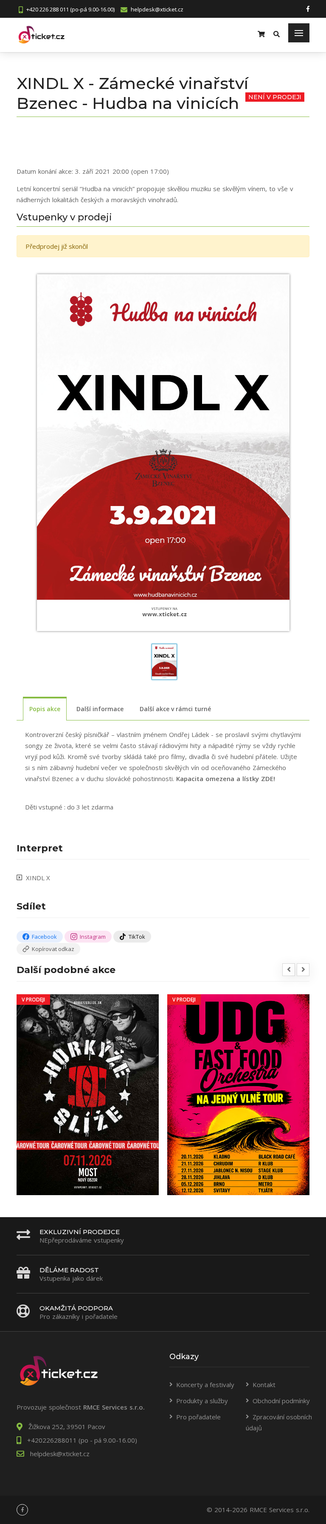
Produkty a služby (202, 1400)
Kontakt (264, 1384)
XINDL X (38, 877)
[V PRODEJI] (88, 1094)
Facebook (44, 936)
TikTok (137, 936)
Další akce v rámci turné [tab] (175, 709)
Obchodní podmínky (281, 1400)
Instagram (93, 936)
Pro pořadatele (198, 1417)
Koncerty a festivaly (205, 1384)
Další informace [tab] (100, 709)
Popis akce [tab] (44, 709)
